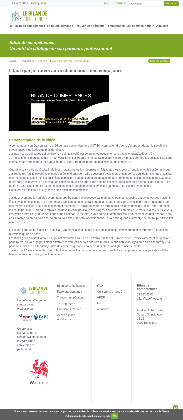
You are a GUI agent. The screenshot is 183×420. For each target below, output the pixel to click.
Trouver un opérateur (89, 25)
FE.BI (43, 3)
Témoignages (115, 25)
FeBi (100, 303)
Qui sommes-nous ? (140, 25)
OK (115, 415)
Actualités (103, 309)
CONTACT (120, 3)
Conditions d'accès (159, 61)
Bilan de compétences (30, 25)
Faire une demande (60, 25)
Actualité (162, 25)
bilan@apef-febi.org (149, 298)
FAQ (106, 3)
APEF (33, 3)
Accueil (12, 61)
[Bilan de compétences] (33, 16)
